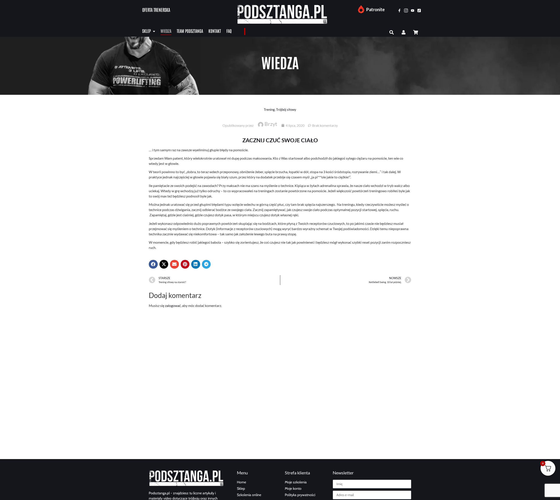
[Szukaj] (391, 32)
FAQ (229, 30)
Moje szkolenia (296, 482)
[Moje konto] (403, 32)
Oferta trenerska (156, 9)
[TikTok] (419, 10)
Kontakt (214, 30)
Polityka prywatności (300, 495)
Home (241, 482)
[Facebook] (399, 10)
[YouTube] (413, 10)
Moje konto (293, 488)
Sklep (146, 30)
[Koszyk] (415, 32)
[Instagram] (406, 10)
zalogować (173, 305)
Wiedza (166, 30)
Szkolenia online (249, 495)
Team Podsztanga (190, 30)
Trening (269, 109)
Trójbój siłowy (286, 109)
